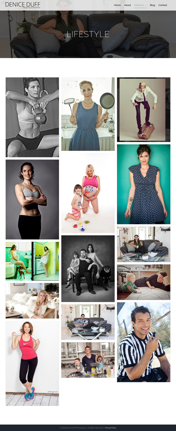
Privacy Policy (110, 427)
